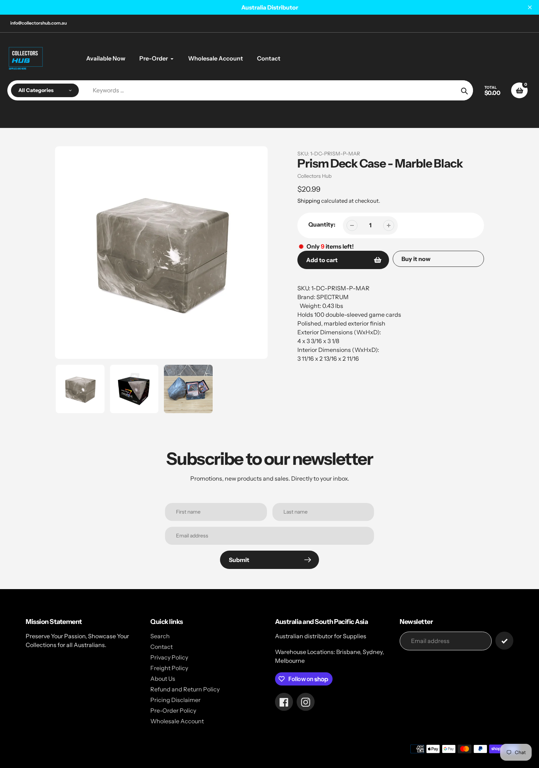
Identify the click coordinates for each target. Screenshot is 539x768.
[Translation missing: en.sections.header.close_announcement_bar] (530, 7)
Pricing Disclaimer (175, 699)
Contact (161, 646)
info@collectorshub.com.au (38, 23)
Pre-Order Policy (173, 710)
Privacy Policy (169, 657)
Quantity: (322, 224)
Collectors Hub (314, 176)
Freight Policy (169, 668)
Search (160, 636)
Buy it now (416, 258)
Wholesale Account (177, 721)
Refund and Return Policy (185, 689)
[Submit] (504, 641)
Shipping (308, 200)
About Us (162, 678)
